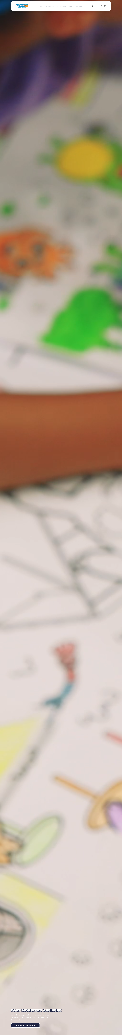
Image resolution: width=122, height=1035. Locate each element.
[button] (42, 6)
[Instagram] (96, 6)
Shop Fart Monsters (25, 1025)
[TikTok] (99, 6)
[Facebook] (101, 6)
